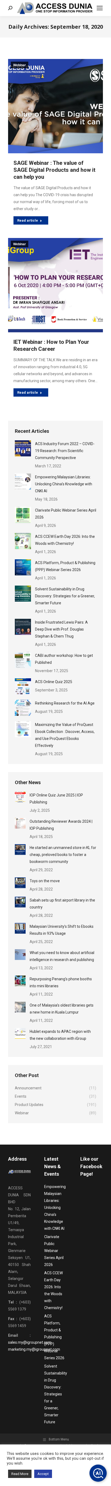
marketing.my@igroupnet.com (34, 1349)
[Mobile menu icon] (99, 8)
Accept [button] (43, 1474)
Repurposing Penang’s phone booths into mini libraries (61, 982)
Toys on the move (45, 881)
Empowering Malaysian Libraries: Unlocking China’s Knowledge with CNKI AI (63, 484)
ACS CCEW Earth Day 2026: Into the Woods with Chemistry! (65, 540)
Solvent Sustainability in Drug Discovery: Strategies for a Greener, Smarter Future (65, 596)
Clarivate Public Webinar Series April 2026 (65, 513)
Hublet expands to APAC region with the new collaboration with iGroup (60, 1035)
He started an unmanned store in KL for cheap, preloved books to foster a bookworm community (63, 855)
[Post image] (23, 448)
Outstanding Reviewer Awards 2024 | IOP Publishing (61, 824)
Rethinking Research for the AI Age (65, 703)
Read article (27, 220)
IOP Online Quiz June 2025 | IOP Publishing (56, 798)
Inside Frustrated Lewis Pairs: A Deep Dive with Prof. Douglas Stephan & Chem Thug (61, 629)
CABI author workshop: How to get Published (64, 659)
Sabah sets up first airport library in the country (62, 903)
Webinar (19, 65)
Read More (19, 1474)
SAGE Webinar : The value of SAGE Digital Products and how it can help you (54, 170)
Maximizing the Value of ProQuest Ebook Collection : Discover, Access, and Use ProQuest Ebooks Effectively (65, 735)
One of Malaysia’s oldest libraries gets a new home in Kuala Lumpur (61, 1008)
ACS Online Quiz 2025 (53, 682)
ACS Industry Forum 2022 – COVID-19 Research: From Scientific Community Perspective (65, 451)
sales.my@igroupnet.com (29, 1342)
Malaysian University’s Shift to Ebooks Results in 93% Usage (61, 930)
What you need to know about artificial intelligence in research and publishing (62, 956)
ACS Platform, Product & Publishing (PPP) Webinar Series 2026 (65, 566)
